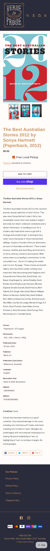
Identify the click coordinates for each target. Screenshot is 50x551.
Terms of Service (13, 493)
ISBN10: (6, 387)
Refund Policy (12, 486)
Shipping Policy (12, 500)
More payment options (25, 188)
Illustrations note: (10, 378)
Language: (7, 370)
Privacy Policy (12, 478)
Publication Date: (10, 343)
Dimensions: (8, 334)
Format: (6, 325)
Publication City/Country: (13, 361)
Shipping (7, 163)
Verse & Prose (28, 542)
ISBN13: (6, 396)
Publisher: (7, 352)
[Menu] (45, 15)
